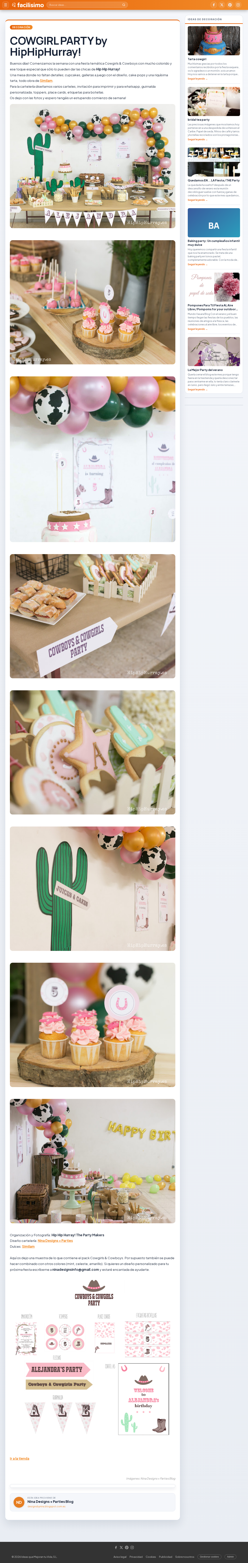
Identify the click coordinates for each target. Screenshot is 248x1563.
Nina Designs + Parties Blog (50, 1501)
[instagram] (238, 5)
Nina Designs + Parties (55, 1240)
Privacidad (136, 1556)
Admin (230, 1556)
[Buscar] (124, 5)
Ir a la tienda (19, 1458)
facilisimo (30, 5)
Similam (46, 80)
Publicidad (165, 1556)
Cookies (151, 1556)
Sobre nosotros (184, 1556)
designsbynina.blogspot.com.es (46, 1506)
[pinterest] (230, 5)
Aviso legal (120, 1556)
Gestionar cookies (209, 1556)
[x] (222, 5)
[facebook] (213, 5)
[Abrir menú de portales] (5, 5)
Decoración (21, 27)
